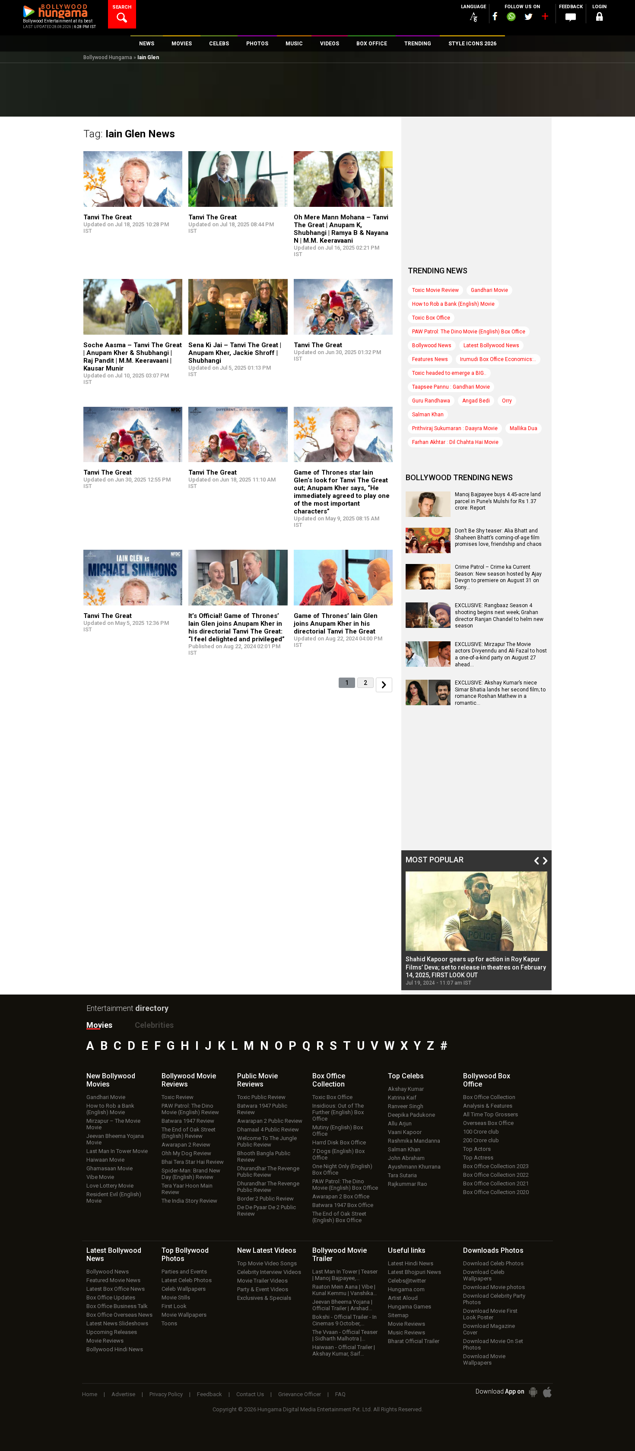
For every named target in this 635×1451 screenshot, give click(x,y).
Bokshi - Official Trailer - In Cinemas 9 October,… (344, 1320)
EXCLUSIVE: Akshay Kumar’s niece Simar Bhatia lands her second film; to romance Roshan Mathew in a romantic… (500, 693)
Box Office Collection (489, 1097)
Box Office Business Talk (117, 1306)
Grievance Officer (299, 1394)
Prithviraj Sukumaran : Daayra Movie (455, 428)
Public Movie (257, 1080)
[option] (476, 928)
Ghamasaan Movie (109, 1168)
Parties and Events (184, 1271)
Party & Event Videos (262, 1289)
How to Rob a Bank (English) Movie (453, 304)
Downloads (493, 1250)
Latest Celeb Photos (187, 1280)
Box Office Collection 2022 (496, 1175)
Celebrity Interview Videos (269, 1272)
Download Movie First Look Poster (490, 1314)
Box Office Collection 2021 (496, 1183)
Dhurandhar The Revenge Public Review (268, 1171)
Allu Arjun (400, 1123)
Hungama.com (406, 1289)
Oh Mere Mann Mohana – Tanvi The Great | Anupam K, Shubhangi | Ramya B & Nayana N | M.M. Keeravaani (341, 228)
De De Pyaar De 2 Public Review (266, 1210)
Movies (99, 1025)
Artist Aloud (403, 1298)
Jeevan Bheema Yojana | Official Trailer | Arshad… (342, 1305)
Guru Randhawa (431, 401)
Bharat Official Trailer (413, 1341)
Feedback (209, 1394)
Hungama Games (409, 1306)
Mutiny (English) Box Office (337, 1130)
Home (89, 1394)
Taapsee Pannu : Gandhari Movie (451, 387)
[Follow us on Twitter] (528, 16)
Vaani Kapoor (405, 1132)
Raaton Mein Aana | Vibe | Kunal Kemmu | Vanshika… (344, 1289)
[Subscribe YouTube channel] (544, 18)
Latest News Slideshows (117, 1323)
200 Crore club (481, 1140)
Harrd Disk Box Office (339, 1142)
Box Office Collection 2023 (496, 1166)
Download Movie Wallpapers (484, 1359)
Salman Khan (428, 415)
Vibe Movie (100, 1177)
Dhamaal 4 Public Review (268, 1129)
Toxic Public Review (261, 1097)
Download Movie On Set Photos (493, 1344)
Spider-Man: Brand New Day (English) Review (191, 1173)
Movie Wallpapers (184, 1315)
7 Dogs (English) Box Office (338, 1154)
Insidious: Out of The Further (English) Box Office (338, 1112)
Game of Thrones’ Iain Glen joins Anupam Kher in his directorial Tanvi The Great (336, 623)
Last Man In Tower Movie (117, 1151)
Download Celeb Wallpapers (484, 1275)
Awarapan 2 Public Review (269, 1121)
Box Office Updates (110, 1297)
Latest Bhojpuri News (414, 1272)
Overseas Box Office (488, 1123)
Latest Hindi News (410, 1263)
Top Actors (477, 1149)
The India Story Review (189, 1201)
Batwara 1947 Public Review (262, 1109)
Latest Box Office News (115, 1289)
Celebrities (154, 1025)
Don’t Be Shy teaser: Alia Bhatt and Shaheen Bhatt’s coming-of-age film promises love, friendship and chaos (498, 537)
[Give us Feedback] (570, 17)
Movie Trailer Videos (262, 1280)
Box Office (328, 1080)
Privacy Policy (166, 1394)
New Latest (266, 1250)
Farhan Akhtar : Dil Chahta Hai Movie (455, 442)
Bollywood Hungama (107, 57)
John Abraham (406, 1158)
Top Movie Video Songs (267, 1263)
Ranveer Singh (405, 1106)
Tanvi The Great (107, 217)
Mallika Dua (523, 428)
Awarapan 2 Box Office (340, 1196)
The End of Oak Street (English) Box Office (339, 1216)
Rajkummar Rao (407, 1184)
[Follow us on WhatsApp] (511, 17)
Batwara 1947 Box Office (342, 1205)
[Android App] (533, 1392)
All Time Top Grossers (490, 1114)
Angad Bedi (476, 401)
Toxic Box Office (431, 318)
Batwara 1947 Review (188, 1121)
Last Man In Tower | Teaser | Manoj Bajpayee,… (345, 1274)
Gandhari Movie (489, 290)
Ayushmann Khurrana (414, 1166)
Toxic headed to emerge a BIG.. (449, 373)
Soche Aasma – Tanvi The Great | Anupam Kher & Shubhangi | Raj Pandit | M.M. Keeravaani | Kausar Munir (132, 356)
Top (406, 1076)
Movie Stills (176, 1297)
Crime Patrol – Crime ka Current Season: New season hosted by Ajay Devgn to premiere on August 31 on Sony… (498, 577)
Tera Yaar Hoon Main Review (187, 1188)
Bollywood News (431, 345)
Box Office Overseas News (119, 1315)
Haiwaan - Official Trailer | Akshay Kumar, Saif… (343, 1350)
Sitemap (398, 1315)
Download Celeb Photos (493, 1263)
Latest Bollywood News (491, 345)
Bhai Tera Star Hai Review (193, 1162)
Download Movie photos (494, 1287)
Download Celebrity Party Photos (494, 1299)
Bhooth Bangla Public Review (263, 1156)
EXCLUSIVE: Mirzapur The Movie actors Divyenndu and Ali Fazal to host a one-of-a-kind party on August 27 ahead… (501, 654)
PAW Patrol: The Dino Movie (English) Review (190, 1109)
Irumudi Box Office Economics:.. (498, 359)
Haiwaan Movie (105, 1159)
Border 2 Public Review (265, 1198)
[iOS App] (547, 1392)
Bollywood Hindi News (114, 1349)
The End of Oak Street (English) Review (189, 1132)
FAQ (340, 1394)
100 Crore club (481, 1131)
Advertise (123, 1394)
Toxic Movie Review (435, 290)
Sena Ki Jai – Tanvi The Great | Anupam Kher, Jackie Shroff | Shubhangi (234, 352)
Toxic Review (178, 1097)
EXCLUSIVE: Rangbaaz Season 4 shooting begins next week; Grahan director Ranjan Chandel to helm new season (499, 615)
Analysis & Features (487, 1106)
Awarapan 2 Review (186, 1144)
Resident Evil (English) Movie (113, 1197)
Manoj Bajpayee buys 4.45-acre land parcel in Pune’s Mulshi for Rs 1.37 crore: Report (498, 501)
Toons (169, 1323)
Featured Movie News (113, 1280)
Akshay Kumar (406, 1089)
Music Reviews (406, 1332)
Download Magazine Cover (489, 1329)
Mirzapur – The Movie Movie (113, 1124)
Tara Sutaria (402, 1175)
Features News (430, 359)
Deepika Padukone (411, 1115)
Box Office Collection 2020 (496, 1192)
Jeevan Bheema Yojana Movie (115, 1139)
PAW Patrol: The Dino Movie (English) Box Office (468, 332)
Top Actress (478, 1157)
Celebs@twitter (407, 1280)
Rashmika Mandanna (414, 1140)
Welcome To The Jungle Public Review (267, 1141)
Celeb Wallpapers (184, 1289)
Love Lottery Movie (109, 1185)
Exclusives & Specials (264, 1298)
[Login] (599, 18)
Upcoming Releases (111, 1332)
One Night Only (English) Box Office (342, 1169)
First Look (174, 1306)
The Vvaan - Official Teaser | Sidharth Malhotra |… (345, 1335)
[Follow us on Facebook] (495, 16)
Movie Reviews (105, 1340)
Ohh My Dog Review (186, 1153)
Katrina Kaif (402, 1097)
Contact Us (250, 1394)
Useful (406, 1250)
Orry (507, 401)
